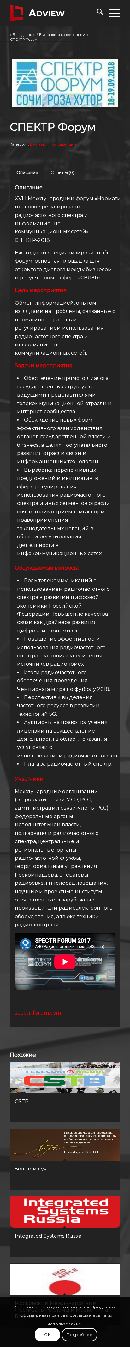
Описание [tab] (27, 172)
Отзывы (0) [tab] (62, 172)
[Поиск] (97, 13)
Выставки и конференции (53, 144)
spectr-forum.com (38, 1013)
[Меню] (111, 13)
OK (47, 1334)
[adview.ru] (54, 13)
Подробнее (79, 1334)
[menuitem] (97, 13)
